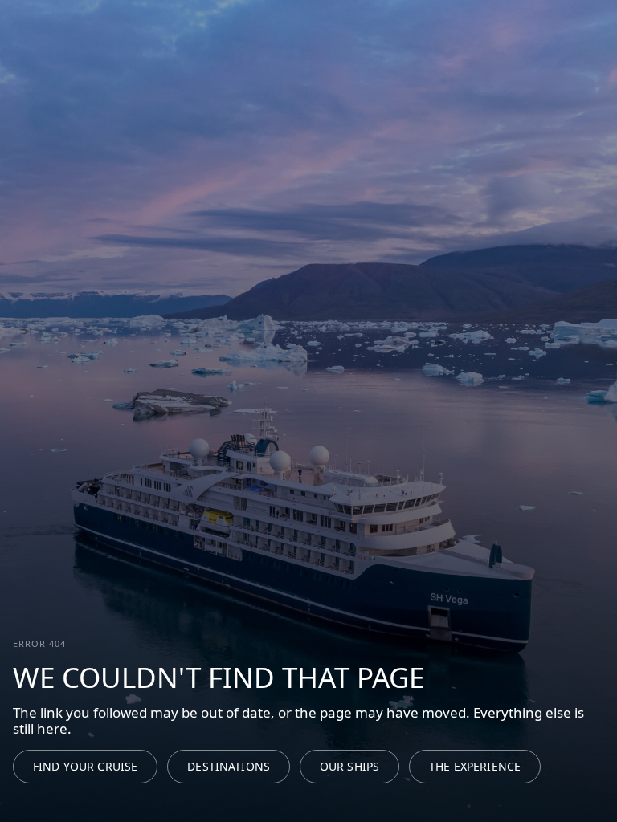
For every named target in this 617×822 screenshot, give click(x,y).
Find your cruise (85, 766)
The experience (475, 766)
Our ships (349, 766)
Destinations (228, 766)
